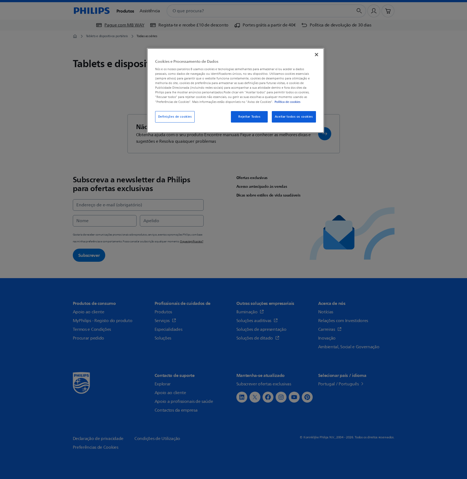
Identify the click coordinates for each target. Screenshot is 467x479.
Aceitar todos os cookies (294, 116)
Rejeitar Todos (249, 116)
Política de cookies (287, 102)
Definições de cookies (175, 116)
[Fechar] (317, 55)
